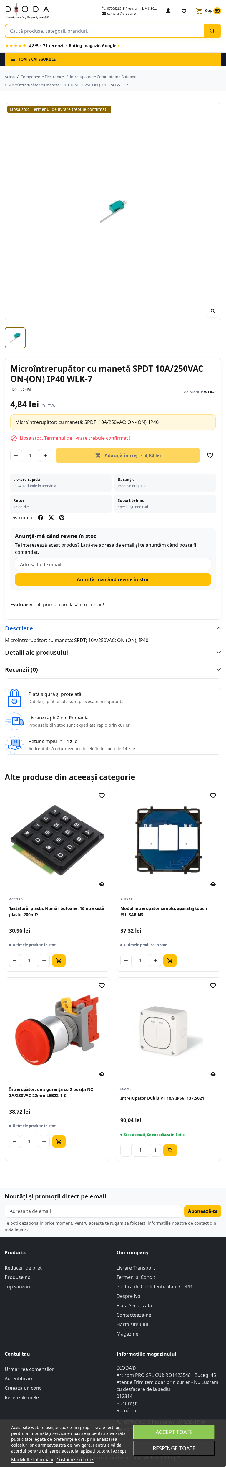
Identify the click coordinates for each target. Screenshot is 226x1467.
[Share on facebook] (40, 517)
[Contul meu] (168, 11)
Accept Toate (174, 1431)
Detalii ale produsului (36, 652)
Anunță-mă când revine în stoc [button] (113, 579)
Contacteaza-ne (134, 1315)
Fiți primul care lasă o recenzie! (69, 604)
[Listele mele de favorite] (184, 11)
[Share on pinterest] (62, 517)
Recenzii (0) (21, 670)
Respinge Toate (174, 1448)
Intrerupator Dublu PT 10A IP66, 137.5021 (162, 1098)
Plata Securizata (134, 1305)
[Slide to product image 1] (15, 337)
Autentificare (19, 1378)
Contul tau (17, 1354)
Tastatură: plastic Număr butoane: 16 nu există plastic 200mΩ (56, 911)
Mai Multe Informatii (32, 1459)
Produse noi (18, 1277)
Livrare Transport (136, 1268)
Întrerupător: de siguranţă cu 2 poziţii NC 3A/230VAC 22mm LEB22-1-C (51, 1092)
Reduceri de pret (23, 1268)
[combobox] (104, 30)
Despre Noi (129, 1296)
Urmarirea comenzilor (29, 1369)
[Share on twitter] (51, 517)
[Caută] (212, 30)
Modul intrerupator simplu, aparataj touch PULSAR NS (163, 911)
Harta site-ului (132, 1324)
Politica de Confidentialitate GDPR (154, 1286)
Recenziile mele (22, 1397)
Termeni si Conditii (137, 1277)
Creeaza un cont (23, 1388)
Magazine (127, 1334)
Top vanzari (17, 1286)
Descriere (19, 628)
